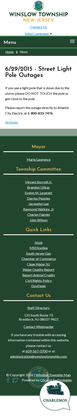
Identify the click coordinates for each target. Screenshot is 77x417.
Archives (11, 122)
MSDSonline (39, 248)
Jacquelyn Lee (38, 204)
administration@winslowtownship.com (38, 356)
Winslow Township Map (53, 375)
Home (10, 52)
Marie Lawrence (38, 159)
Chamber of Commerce (38, 259)
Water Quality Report (38, 269)
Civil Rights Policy (38, 280)
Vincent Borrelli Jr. (38, 182)
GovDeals (38, 286)
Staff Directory (38, 308)
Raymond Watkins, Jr (38, 209)
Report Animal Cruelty (38, 275)
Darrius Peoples (38, 198)
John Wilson (38, 220)
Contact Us (38, 27)
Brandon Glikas (38, 187)
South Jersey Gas (38, 253)
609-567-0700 (36, 351)
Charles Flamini (38, 214)
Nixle (39, 242)
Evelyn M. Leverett (38, 193)
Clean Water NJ (38, 264)
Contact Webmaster (39, 327)
